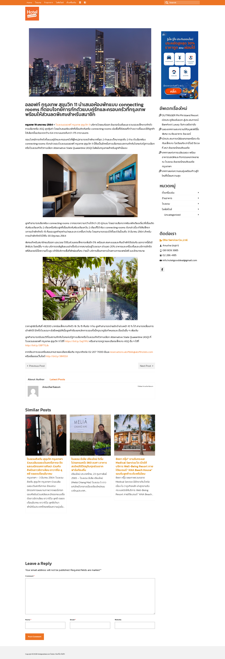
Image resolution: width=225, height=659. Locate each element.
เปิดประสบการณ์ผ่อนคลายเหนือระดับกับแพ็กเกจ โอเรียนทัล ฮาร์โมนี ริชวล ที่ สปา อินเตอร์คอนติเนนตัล (181, 143)
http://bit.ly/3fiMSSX (57, 356)
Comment (29, 576)
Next (152, 485)
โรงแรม (56, 119)
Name (28, 619)
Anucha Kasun (35, 119)
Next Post (145, 366)
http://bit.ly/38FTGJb (37, 345)
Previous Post (37, 366)
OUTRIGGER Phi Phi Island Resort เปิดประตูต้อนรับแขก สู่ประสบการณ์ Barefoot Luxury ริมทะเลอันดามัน (180, 119)
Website (118, 619)
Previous (28, 485)
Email (73, 619)
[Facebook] (162, 269)
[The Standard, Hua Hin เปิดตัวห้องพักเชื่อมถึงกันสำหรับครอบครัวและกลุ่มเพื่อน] (134, 435)
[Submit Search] (166, 2)
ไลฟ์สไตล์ (167, 209)
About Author (36, 379)
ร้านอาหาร (167, 198)
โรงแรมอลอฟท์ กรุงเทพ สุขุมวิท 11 (73, 125)
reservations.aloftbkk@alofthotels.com (131, 352)
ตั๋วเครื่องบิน (168, 193)
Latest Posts (57, 379)
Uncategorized (172, 215)
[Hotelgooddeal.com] (32, 13)
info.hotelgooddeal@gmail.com (180, 260)
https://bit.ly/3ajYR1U (77, 341)
